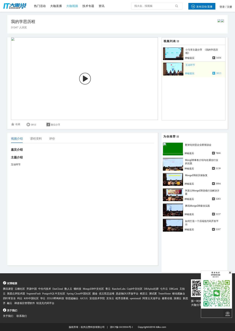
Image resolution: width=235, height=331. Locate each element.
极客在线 (167, 298)
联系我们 (22, 316)
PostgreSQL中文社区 (53, 293)
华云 (42, 298)
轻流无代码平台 (45, 303)
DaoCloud (58, 288)
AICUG (84, 298)
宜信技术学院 (97, 298)
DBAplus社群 (151, 288)
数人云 (68, 288)
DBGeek (173, 288)
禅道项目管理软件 (24, 303)
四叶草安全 (9, 298)
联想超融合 (72, 298)
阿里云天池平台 (151, 298)
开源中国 (31, 288)
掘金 (94, 293)
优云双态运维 (106, 293)
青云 (108, 288)
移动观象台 (178, 293)
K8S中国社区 (31, 298)
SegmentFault (33, 293)
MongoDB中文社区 (93, 288)
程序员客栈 (121, 298)
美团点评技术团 (16, 293)
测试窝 (153, 293)
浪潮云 (177, 298)
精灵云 (144, 293)
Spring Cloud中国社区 (79, 293)
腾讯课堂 (8, 288)
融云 (10, 303)
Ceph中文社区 (134, 288)
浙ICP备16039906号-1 (121, 327)
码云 (19, 298)
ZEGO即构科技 (55, 298)
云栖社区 (20, 288)
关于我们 (8, 316)
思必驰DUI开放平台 (127, 293)
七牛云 (164, 288)
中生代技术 (44, 288)
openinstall (135, 298)
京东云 (110, 298)
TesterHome (164, 293)
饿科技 (77, 288)
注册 (229, 7)
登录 (222, 7)
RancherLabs (118, 288)
